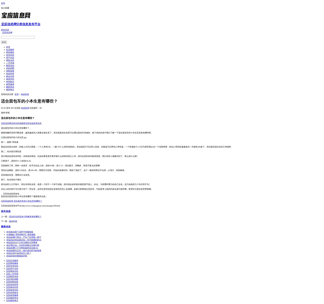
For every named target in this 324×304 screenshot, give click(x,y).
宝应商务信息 (12, 271)
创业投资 (10, 74)
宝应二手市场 (12, 274)
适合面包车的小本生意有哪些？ (28, 201)
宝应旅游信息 (12, 290)
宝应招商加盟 (12, 282)
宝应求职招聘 (12, 279)
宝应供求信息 (12, 266)
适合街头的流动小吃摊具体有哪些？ (25, 216)
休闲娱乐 (10, 82)
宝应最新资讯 (12, 298)
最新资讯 (10, 87)
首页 (3, 3)
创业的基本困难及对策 (16, 256)
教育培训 (10, 66)
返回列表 (13, 221)
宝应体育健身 (12, 295)
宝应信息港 (16, 123)
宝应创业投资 (7, 201)
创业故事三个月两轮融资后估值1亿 (22, 248)
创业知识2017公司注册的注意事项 (21, 242)
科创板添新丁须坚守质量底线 (19, 232)
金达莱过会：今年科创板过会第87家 (22, 245)
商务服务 (10, 52)
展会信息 (10, 76)
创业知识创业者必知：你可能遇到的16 (23, 240)
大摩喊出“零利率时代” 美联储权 (20, 234)
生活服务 (10, 50)
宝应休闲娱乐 (12, 292)
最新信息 (6, 226)
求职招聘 (10, 68)
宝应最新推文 (12, 300)
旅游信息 (10, 79)
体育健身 (10, 84)
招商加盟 (10, 71)
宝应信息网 (6, 123)
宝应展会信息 (12, 287)
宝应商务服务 (12, 263)
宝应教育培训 (12, 276)
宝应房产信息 (12, 268)
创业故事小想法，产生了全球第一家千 (23, 237)
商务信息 (10, 60)
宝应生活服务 (12, 260)
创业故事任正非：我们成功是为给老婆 (23, 250)
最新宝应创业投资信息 (31, 123)
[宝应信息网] (17, 18)
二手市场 (10, 63)
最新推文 (10, 90)
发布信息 (5, 30)
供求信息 (10, 55)
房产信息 (10, 58)
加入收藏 (5, 8)
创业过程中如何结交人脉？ (18, 253)
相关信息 (6, 211)
